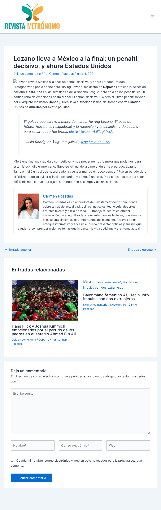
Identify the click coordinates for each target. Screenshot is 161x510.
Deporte (44, 339)
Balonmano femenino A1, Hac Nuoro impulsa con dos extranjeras (116, 297)
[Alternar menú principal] (152, 16)
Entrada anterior (18, 249)
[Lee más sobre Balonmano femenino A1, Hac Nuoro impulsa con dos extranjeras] (116, 285)
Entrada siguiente (142, 249)
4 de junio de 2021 (95, 142)
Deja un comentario (27, 74)
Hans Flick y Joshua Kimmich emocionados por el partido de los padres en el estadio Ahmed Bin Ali (44, 330)
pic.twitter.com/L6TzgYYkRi (91, 131)
